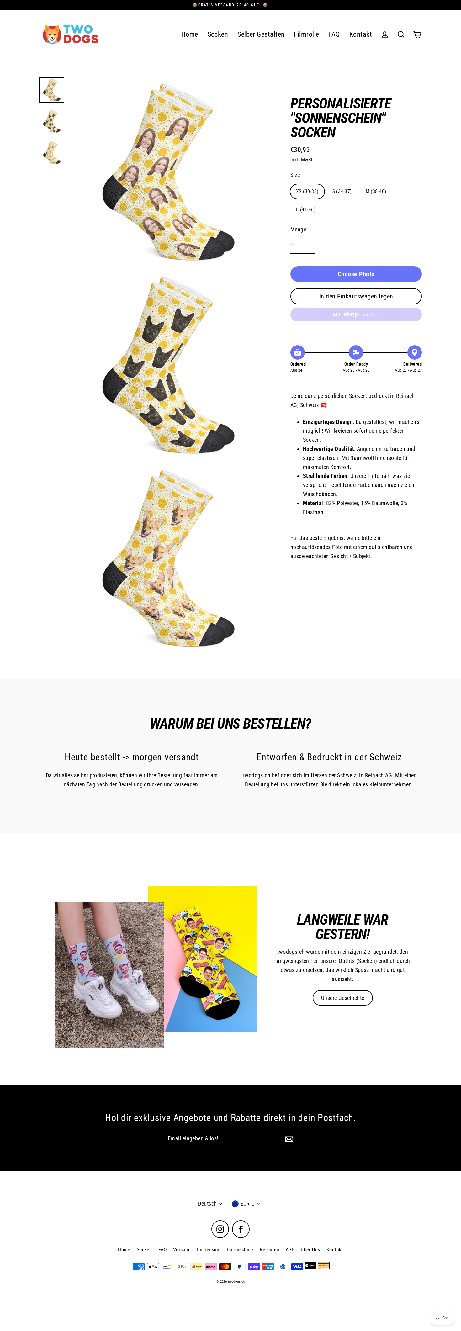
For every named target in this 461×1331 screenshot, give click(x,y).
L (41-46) (305, 210)
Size (295, 175)
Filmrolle (306, 34)
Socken (218, 34)
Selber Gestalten (260, 34)
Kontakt (360, 34)
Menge (298, 229)
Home (189, 34)
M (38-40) (376, 191)
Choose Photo (356, 274)
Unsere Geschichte (342, 998)
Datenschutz (240, 1250)
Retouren (269, 1250)
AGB (290, 1250)
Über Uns (310, 1250)
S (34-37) (342, 191)
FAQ (334, 34)
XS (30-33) (307, 191)
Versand (182, 1250)
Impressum (208, 1250)
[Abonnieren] (288, 1139)
